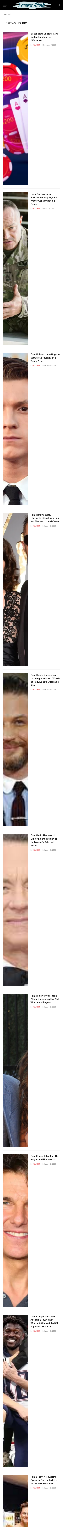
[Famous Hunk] (31, 5)
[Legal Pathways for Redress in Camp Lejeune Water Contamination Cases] (15, 268)
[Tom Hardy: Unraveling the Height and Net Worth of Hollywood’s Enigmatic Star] (15, 749)
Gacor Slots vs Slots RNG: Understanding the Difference (44, 37)
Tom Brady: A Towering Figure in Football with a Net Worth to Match (43, 1480)
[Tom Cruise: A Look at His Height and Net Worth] (15, 1230)
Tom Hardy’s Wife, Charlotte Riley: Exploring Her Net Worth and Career (45, 518)
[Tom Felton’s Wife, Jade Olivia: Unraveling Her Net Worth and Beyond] (15, 1070)
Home (5, 14)
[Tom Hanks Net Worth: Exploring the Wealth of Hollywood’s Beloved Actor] (15, 910)
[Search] (58, 5)
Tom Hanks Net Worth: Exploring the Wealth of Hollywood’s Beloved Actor (43, 841)
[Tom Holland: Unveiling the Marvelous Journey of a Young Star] (15, 429)
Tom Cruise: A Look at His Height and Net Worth (44, 1158)
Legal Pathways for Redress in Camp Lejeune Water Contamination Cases (43, 199)
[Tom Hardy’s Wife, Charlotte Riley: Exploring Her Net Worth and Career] (15, 589)
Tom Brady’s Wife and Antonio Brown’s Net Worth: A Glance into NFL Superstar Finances (44, 1322)
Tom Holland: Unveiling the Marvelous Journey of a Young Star (45, 358)
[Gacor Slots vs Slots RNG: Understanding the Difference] (15, 108)
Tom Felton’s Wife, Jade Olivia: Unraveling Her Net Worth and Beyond (44, 999)
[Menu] (5, 5)
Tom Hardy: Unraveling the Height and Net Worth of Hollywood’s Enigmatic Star (45, 680)
